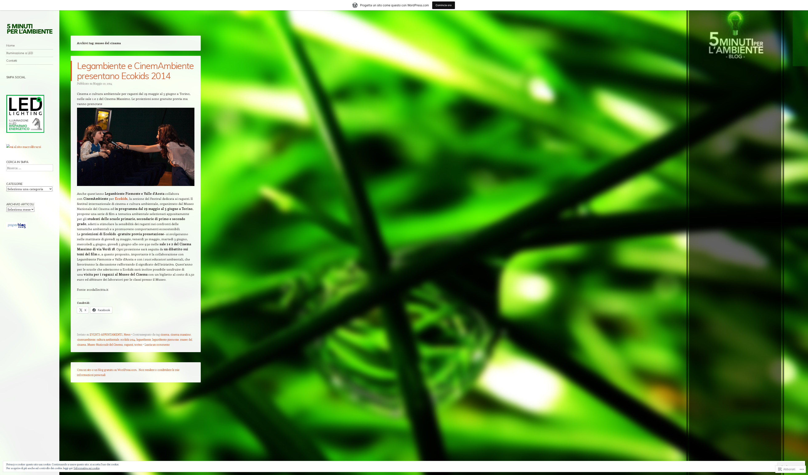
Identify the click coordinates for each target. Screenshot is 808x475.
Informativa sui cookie (87, 468)
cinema (164, 334)
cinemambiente (86, 339)
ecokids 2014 (127, 339)
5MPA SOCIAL (15, 77)
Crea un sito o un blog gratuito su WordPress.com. (107, 370)
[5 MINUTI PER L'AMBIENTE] (29, 28)
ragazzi (128, 344)
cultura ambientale (108, 339)
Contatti (11, 60)
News (127, 334)
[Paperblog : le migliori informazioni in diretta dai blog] (16, 228)
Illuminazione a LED (19, 53)
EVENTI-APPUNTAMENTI (106, 334)
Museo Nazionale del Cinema (105, 344)
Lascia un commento (157, 344)
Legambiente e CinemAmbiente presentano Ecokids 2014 (135, 70)
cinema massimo (180, 334)
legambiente (143, 339)
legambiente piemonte (165, 339)
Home (10, 45)
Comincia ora (444, 5)
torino (138, 344)
